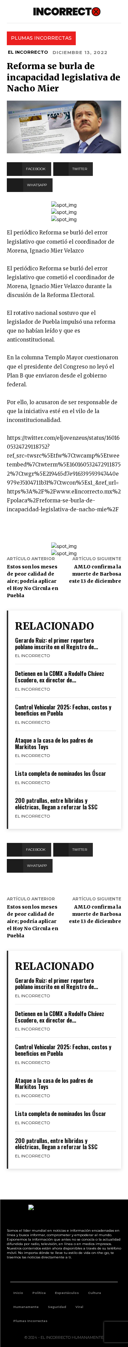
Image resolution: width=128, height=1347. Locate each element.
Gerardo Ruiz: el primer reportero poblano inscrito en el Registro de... (56, 643)
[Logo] (66, 11)
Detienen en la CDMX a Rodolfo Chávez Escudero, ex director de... (59, 676)
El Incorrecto (28, 52)
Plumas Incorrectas (41, 38)
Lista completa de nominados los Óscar (60, 773)
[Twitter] (56, 1270)
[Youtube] (71, 1270)
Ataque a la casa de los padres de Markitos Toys (54, 743)
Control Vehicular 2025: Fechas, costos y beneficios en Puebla (63, 710)
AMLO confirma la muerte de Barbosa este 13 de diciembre (95, 574)
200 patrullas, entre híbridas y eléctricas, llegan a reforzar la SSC (56, 803)
